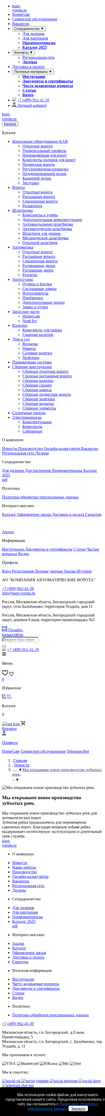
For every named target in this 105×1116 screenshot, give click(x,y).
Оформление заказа (34, 514)
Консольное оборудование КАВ (40, 141)
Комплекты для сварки (42, 330)
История (84, 571)
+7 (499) (33, 100)
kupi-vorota (19, 8)
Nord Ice (29, 321)
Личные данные (49, 571)
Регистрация (23, 571)
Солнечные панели (29, 413)
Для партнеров (35, 38)
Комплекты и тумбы (40, 215)
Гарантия (93, 514)
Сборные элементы (39, 408)
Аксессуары (22, 279)
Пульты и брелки (37, 284)
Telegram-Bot (78, 751)
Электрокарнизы (27, 417)
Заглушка (30, 183)
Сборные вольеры (38, 403)
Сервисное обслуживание (34, 19)
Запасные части (26, 311)
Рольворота (32, 206)
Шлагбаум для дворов (41, 233)
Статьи (29, 90)
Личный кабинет (31, 105)
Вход (7, 571)
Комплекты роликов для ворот (48, 160)
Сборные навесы (37, 390)
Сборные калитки (38, 380)
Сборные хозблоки (38, 399)
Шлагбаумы (22, 210)
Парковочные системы (32, 362)
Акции (8, 532)
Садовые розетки (37, 353)
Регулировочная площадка (45, 169)
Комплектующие (37, 422)
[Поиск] (4, 646)
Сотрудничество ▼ (29, 29)
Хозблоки (30, 357)
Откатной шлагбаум (39, 242)
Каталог (10, 124)
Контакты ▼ (23, 52)
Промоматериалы (39, 43)
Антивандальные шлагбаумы (47, 224)
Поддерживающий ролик (44, 173)
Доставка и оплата (28, 66)
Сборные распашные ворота (47, 376)
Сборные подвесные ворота (46, 394)
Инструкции (33, 76)
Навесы (29, 348)
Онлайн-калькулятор (62, 448)
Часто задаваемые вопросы (47, 86)
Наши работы (24, 867)
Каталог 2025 (34, 47)
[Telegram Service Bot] (14, 100)
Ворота (18, 187)
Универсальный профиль (44, 150)
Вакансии (20, 23)
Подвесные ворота (38, 164)
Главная (20, 760)
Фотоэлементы (35, 293)
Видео (27, 95)
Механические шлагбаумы (45, 238)
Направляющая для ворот (44, 155)
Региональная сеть (38, 57)
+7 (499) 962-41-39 (18, 1023)
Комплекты (32, 426)
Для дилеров (33, 33)
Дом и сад (21, 339)
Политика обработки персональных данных (40, 497)
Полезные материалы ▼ (33, 72)
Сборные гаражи (37, 385)
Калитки (19, 325)
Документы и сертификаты (47, 81)
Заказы (70, 571)
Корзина (9, 728)
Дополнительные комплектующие (52, 219)
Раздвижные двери (38, 265)
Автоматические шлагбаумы (47, 229)
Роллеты (29, 275)
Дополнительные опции (43, 302)
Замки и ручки (35, 307)
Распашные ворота (38, 196)
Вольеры (30, 344)
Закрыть (78, 1108)
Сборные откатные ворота (45, 371)
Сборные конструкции (32, 367)
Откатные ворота (37, 146)
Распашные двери (38, 270)
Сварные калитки (37, 334)
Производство (31, 448)
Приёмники (32, 298)
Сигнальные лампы (39, 288)
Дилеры (29, 62)
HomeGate (21, 14)
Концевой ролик (36, 178)
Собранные (32, 431)
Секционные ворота (40, 201)
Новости (10, 448)
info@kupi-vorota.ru (18, 593)
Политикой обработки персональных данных (62, 1106)
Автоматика (22, 247)
